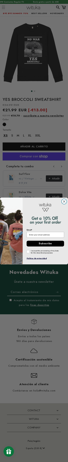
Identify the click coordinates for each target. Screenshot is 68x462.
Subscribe (45, 243)
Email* (29, 230)
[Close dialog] (64, 201)
